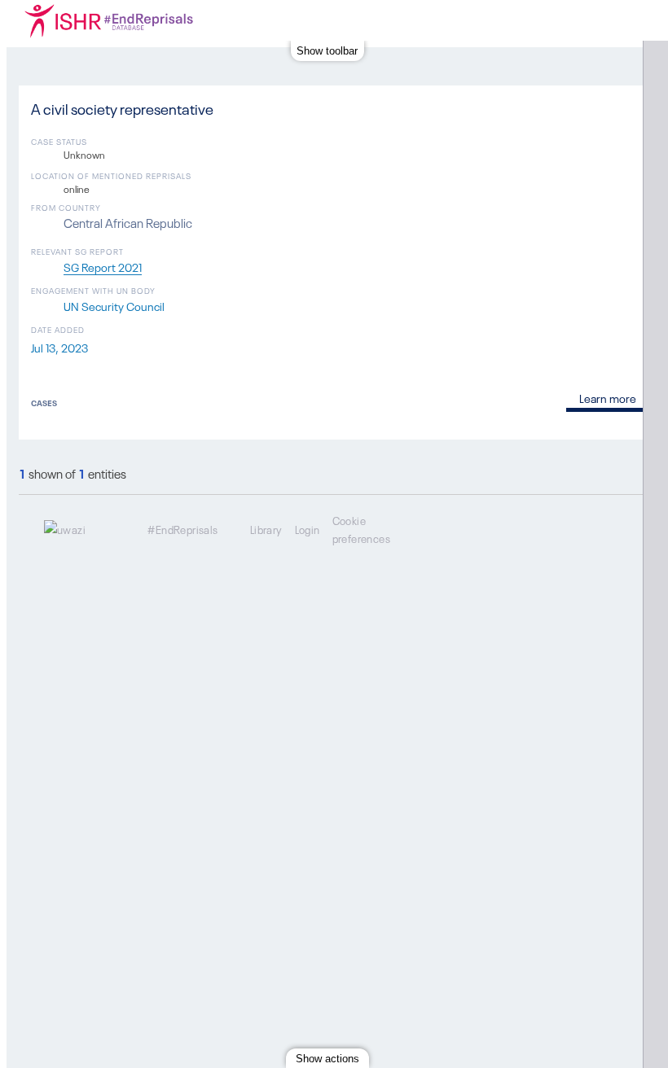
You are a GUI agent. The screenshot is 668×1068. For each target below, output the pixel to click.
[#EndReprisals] (141, 20)
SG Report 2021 (103, 266)
